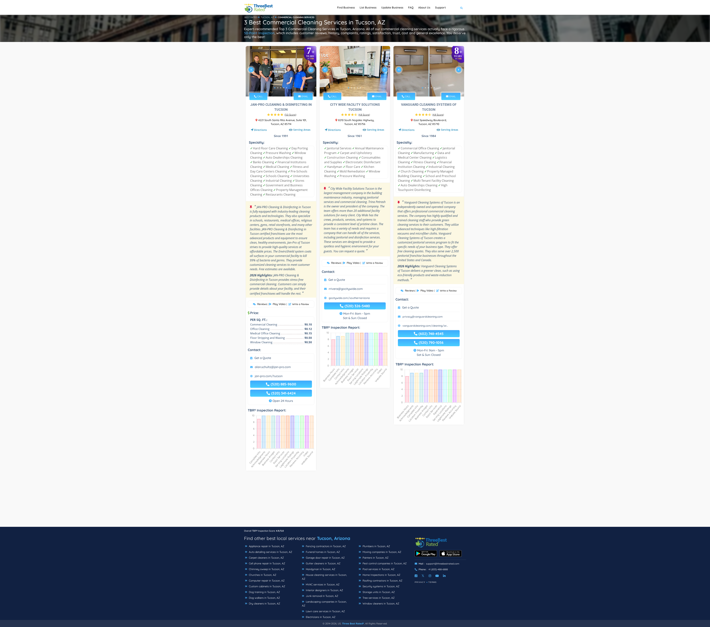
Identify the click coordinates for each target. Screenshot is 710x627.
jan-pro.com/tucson (269, 376)
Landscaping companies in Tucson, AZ (324, 603)
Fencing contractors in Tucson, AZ (325, 546)
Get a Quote (262, 358)
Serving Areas (301, 130)
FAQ (410, 7)
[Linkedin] (444, 576)
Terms (432, 582)
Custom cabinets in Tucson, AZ (266, 586)
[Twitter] (423, 576)
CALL (259, 96)
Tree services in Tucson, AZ (378, 597)
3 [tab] (280, 87)
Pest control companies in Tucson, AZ (384, 563)
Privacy (420, 582)
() (290, 114)
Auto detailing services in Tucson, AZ (270, 552)
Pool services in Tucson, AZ (378, 569)
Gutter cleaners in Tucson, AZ (322, 563)
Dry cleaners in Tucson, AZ (264, 603)
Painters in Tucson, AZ (375, 557)
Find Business (346, 7)
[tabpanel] (281, 71)
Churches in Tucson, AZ (262, 575)
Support (440, 7)
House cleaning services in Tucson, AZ (324, 576)
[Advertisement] (355, 501)
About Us (424, 7)
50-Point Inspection (259, 33)
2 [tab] (277, 87)
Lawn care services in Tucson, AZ (325, 611)
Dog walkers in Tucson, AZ (264, 597)
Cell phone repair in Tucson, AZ (266, 563)
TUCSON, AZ (267, 17)
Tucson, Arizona (333, 538)
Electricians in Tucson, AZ (320, 617)
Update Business (392, 7)
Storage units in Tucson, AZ (378, 592)
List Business (368, 7)
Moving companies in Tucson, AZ (381, 552)
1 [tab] (274, 87)
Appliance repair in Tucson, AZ (266, 546)
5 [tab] (286, 87)
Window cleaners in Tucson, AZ (380, 603)
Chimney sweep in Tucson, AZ (266, 569)
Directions (260, 130)
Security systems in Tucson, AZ (380, 586)
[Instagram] (430, 576)
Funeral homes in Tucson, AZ (322, 552)
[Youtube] (437, 576)
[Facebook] (416, 576)
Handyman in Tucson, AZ (320, 569)
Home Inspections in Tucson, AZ (381, 575)
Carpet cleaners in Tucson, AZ (266, 557)
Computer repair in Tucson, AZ (266, 580)
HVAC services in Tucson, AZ (322, 584)
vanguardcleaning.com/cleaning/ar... (425, 325)
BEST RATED (250, 17)
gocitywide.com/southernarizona (349, 298)
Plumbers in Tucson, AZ (376, 546)
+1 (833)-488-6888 (438, 569)
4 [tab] (283, 87)
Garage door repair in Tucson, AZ (325, 557)
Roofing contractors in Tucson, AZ (382, 580)
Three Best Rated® (353, 623)
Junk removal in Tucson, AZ (321, 596)
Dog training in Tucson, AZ (264, 592)
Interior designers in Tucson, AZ (324, 590)
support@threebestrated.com (442, 563)
